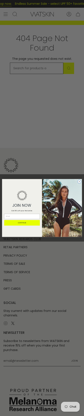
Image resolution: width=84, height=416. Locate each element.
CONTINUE (22, 223)
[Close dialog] (79, 181)
